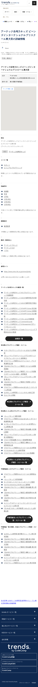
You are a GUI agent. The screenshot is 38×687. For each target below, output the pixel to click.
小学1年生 (7, 199)
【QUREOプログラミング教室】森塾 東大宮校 (19, 539)
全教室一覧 (19, 339)
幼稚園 (6, 191)
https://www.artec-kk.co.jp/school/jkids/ (17, 271)
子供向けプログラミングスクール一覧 (15, 52)
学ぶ (31, 21)
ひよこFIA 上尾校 (9, 395)
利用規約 (34, 682)
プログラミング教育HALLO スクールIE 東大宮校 (20, 563)
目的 (16, 12)
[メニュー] (34, 3)
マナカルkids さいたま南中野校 (14, 450)
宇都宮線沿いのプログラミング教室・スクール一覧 (19, 518)
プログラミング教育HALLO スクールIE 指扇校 (19, 453)
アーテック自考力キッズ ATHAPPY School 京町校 (20, 311)
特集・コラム (21, 21)
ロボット (7, 165)
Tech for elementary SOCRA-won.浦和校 (17, 485)
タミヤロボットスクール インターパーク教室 (19, 482)
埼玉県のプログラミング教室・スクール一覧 (19, 403)
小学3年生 (7, 204)
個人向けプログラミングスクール (10, 669)
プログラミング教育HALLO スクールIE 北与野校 (20, 448)
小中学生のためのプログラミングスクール (12, 663)
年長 (5, 194)
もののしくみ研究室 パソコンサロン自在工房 (19, 392)
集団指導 (7, 226)
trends (2, 52)
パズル (6, 250)
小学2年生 (7, 202)
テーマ (7, 12)
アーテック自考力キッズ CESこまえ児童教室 (19, 319)
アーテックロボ (9, 248)
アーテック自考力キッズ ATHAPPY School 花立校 (20, 308)
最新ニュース (9, 21)
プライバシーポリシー (24, 682)
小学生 (6, 197)
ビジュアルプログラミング (13, 168)
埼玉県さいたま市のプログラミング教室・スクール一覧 (19, 461)
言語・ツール (27, 12)
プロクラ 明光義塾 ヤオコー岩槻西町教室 (18, 440)
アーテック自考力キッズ (31, 52)
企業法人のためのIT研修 (8, 656)
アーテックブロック (11, 245)
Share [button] (7, 48)
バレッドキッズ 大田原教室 (13, 479)
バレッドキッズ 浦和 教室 (12, 416)
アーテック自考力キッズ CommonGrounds (18, 321)
